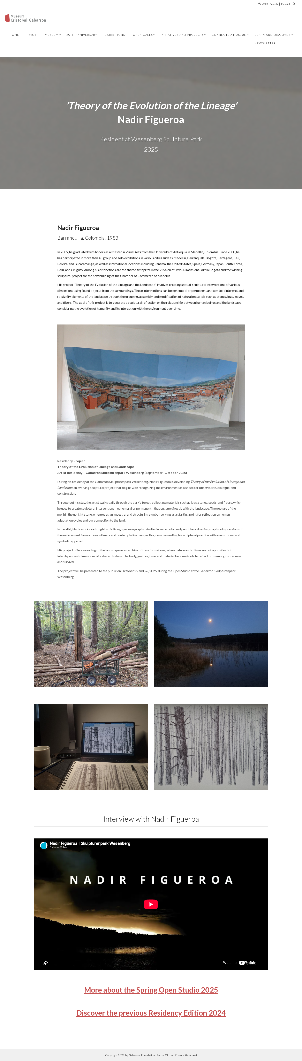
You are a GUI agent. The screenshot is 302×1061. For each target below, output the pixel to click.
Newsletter (265, 43)
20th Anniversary (81, 34)
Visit (33, 34)
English (274, 4)
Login (265, 3)
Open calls (143, 34)
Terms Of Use (165, 1055)
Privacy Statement (186, 1055)
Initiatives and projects (182, 34)
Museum (52, 34)
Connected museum (229, 34)
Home (14, 34)
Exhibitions (115, 34)
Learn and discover (272, 34)
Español (285, 4)
